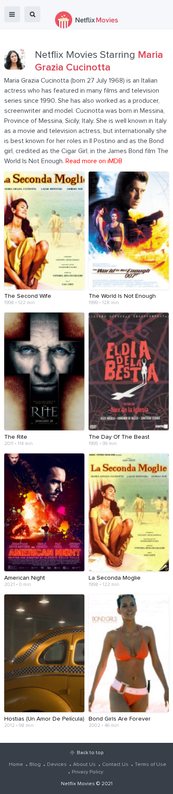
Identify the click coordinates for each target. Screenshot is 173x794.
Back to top (90, 752)
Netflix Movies (78, 783)
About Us (84, 764)
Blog (35, 764)
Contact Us (115, 764)
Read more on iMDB (94, 161)
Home (16, 764)
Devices (57, 764)
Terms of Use (150, 764)
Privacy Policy (87, 772)
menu (12, 14)
